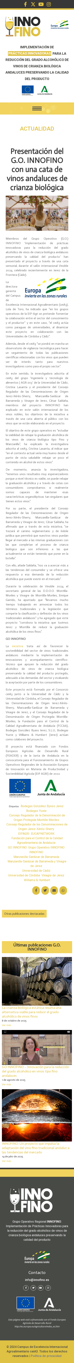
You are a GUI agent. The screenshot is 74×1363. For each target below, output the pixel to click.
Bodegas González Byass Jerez (42, 806)
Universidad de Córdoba (24, 875)
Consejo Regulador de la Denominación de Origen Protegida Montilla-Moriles (37, 818)
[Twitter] (33, 1288)
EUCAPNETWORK (42, 833)
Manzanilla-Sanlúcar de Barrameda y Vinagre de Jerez (37, 864)
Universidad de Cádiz (36, 870)
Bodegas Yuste (36, 811)
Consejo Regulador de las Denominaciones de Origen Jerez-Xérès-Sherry (37, 827)
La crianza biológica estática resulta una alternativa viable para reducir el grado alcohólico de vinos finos (31, 1012)
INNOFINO (36, 852)
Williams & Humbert (37, 880)
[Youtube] (41, 4)
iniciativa (17, 646)
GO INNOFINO (17, 847)
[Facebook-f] (25, 4)
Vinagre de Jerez (53, 875)
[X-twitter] (33, 4)
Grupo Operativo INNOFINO (46, 847)
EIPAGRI (23, 833)
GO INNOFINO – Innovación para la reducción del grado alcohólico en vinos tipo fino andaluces (35, 1071)
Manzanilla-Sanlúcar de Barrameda (36, 857)
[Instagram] (48, 4)
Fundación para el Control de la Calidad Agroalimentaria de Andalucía (37, 840)
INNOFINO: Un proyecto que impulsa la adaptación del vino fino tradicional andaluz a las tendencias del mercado (35, 1147)
